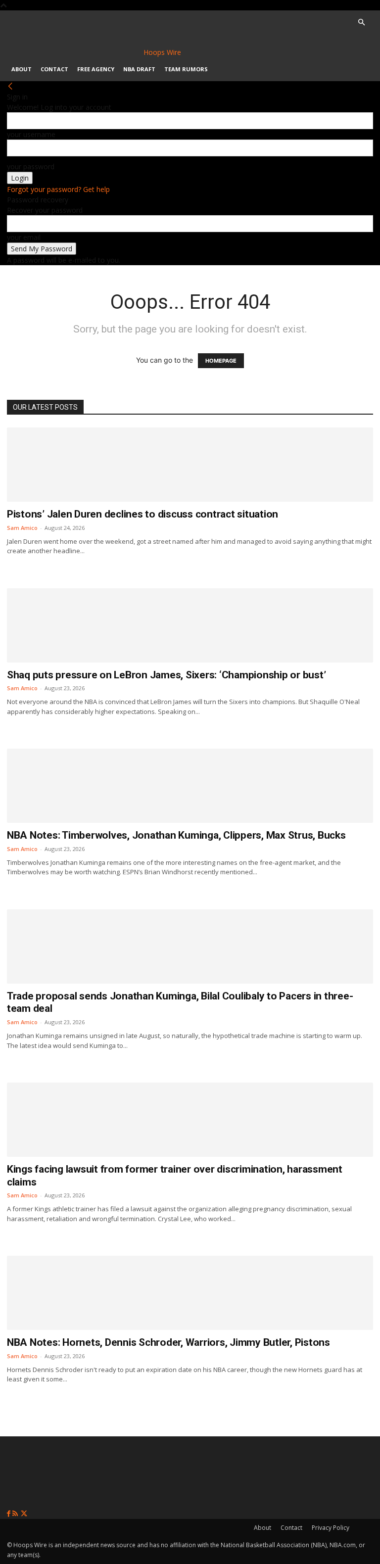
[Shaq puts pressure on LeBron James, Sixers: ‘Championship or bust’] (190, 625)
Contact (54, 69)
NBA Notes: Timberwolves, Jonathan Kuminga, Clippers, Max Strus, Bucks (176, 835)
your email (24, 237)
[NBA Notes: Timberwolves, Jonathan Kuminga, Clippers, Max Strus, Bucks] (190, 786)
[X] (24, 1514)
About (21, 69)
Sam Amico (22, 527)
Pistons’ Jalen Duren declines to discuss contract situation (142, 514)
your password (30, 166)
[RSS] (16, 1514)
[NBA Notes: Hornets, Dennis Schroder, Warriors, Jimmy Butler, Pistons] (190, 1293)
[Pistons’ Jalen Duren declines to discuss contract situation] (190, 464)
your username (31, 134)
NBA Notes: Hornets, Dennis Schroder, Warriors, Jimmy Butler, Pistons (168, 1342)
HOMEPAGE (221, 360)
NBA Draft (139, 69)
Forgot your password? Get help (58, 189)
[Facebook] (9, 1514)
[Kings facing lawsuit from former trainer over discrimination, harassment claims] (190, 1120)
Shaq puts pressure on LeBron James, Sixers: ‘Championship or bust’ (166, 675)
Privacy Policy (330, 1527)
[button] (361, 22)
